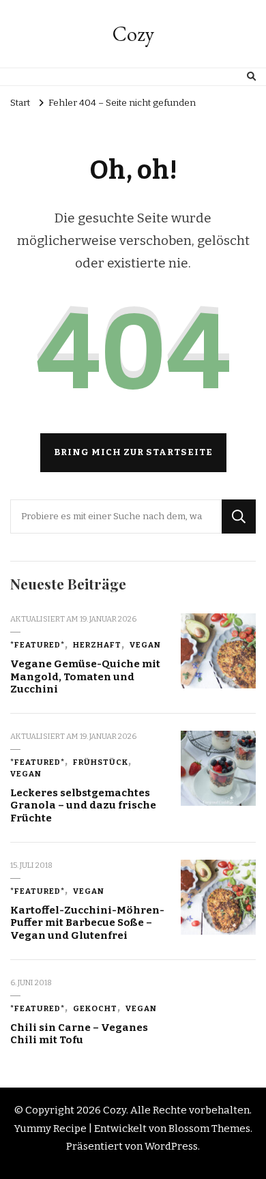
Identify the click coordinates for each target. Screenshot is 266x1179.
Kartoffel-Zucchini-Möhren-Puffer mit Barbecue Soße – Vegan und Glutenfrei (87, 923)
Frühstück (100, 762)
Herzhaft (97, 645)
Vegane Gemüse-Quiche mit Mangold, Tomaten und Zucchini (85, 676)
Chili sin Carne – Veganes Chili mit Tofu (79, 1034)
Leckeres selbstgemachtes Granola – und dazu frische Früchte (83, 805)
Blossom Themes (209, 1128)
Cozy (133, 33)
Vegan (145, 645)
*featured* (37, 645)
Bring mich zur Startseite (133, 452)
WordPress (171, 1146)
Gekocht (95, 1008)
